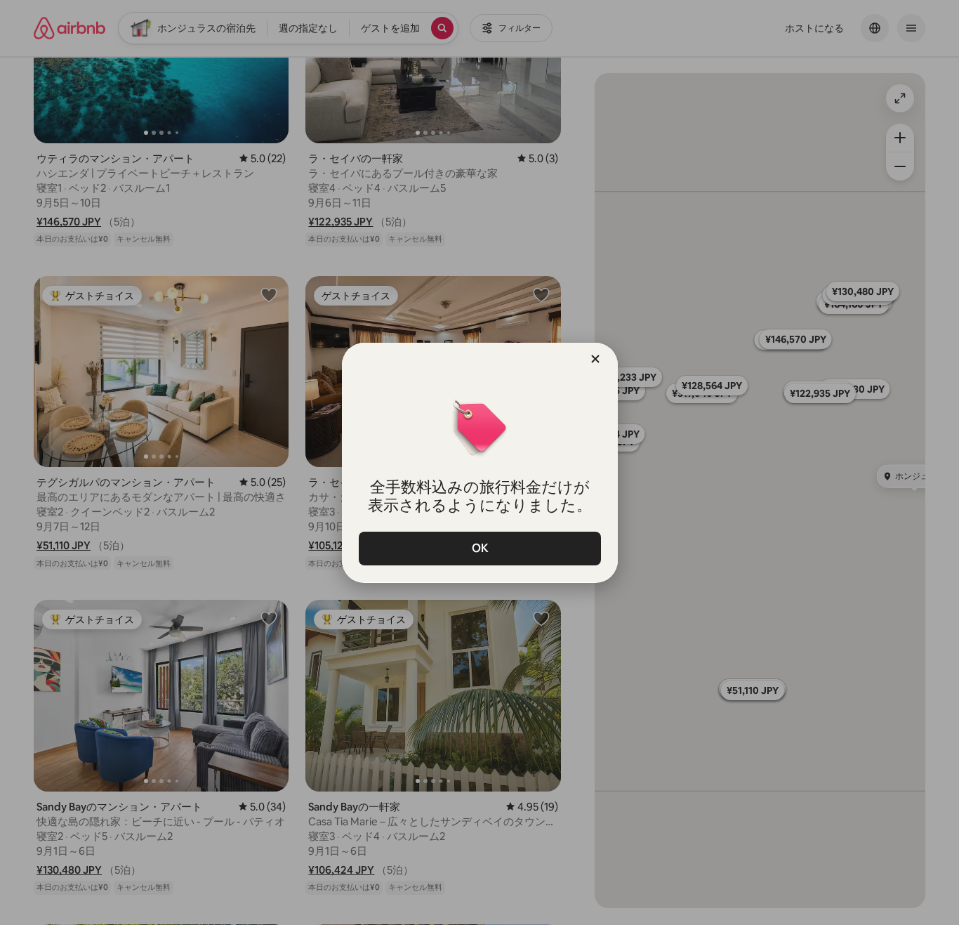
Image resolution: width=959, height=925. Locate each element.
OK (479, 548)
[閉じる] (595, 359)
